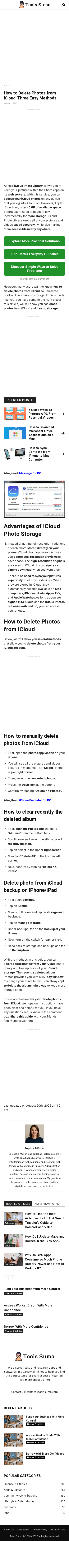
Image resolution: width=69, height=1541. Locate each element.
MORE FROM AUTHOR (48, 1203)
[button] (5, 4)
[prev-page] (6, 1278)
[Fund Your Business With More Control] (13, 1421)
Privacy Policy (40, 1529)
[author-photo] (34, 1142)
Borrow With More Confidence (26, 1326)
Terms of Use (58, 1529)
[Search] (64, 4)
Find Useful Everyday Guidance (34, 254)
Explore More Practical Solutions (34, 241)
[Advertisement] (34, 49)
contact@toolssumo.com (42, 1392)
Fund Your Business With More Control (32, 1289)
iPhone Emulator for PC (35, 800)
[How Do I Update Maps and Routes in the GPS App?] (13, 1241)
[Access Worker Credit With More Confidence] (13, 1440)
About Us (9, 1529)
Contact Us (23, 1529)
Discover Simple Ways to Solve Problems (34, 269)
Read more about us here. (34, 1380)
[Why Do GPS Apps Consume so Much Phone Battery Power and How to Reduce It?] (13, 1259)
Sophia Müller (35, 1148)
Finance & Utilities (13, 1293)
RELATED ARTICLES (18, 1203)
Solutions (9, 1223)
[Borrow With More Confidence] (13, 1458)
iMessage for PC (29, 473)
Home (7, 85)
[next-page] (12, 1278)
